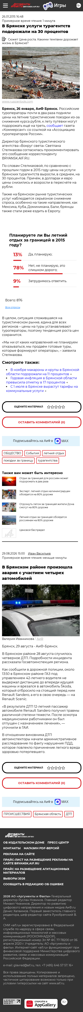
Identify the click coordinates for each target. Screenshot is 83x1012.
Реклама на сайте (19, 854)
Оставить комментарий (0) (41, 422)
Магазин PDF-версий (41, 848)
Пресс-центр (58, 842)
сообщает (55, 126)
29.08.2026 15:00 (13, 553)
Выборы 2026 (14, 878)
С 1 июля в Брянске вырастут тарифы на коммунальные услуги (42, 389)
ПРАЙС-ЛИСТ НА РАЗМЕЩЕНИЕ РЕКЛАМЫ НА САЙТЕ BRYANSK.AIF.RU (38, 861)
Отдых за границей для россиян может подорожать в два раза (43, 480)
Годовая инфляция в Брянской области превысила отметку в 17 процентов (41, 380)
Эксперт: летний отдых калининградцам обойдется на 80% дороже (44, 493)
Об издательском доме (23, 842)
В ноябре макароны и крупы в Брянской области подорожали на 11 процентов (42, 372)
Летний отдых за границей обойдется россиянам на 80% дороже (43, 519)
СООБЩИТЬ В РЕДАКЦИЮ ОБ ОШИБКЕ (33, 884)
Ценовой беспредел (32, 529)
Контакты (12, 848)
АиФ (40, 639)
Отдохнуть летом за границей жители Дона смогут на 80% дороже (46, 506)
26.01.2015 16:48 (12, 16)
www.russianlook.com (17, 101)
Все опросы (12, 307)
